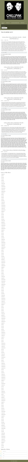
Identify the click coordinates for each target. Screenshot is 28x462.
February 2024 (3, 220)
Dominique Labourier (14, 86)
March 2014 (2, 372)
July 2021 (2, 268)
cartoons (14, 138)
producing (10, 61)
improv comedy (8, 88)
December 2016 (3, 343)
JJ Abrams (3, 165)
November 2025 (3, 188)
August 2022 (2, 248)
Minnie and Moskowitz (20, 59)
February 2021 (3, 276)
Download (9, 81)
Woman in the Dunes (15, 93)
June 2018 (2, 326)
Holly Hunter (2, 88)
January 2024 (2, 222)
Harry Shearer (11, 114)
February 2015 (3, 363)
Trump (1, 169)
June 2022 (2, 251)
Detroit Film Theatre (7, 86)
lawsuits (2, 59)
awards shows (14, 112)
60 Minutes (4, 112)
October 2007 (3, 439)
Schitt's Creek (9, 145)
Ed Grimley (12, 113)
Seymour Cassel (14, 62)
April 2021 (2, 273)
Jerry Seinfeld (23, 115)
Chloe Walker (16, 57)
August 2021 (2, 267)
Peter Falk (25, 60)
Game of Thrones (20, 87)
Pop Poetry (17, 91)
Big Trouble (7, 57)
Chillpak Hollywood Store (15, 22)
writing (19, 63)
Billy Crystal (20, 112)
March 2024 (2, 219)
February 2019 (3, 313)
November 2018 (3, 318)
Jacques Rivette (22, 88)
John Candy (4, 89)
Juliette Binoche (6, 165)
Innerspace (23, 114)
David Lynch (12, 85)
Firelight (25, 140)
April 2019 (2, 310)
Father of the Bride (19, 113)
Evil (23, 86)
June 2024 (2, 214)
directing (11, 86)
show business (20, 62)
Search (3, 23)
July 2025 (2, 194)
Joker (10, 89)
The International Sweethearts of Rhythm (12, 146)
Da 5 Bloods (5, 140)
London (4, 59)
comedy (13, 139)
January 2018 (2, 330)
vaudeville (10, 119)
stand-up (21, 145)
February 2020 (3, 295)
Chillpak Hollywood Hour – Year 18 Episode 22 (14, 37)
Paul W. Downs (22, 60)
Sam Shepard (10, 62)
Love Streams (10, 59)
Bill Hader (3, 138)
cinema (19, 57)
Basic (1, 138)
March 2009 (2, 422)
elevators (18, 86)
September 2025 (3, 191)
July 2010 (2, 403)
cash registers (16, 138)
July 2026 (2, 175)
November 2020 (3, 281)
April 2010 (2, 406)
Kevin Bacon (10, 116)
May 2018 (2, 327)
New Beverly (8, 60)
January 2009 (2, 425)
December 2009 (3, 411)
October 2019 (3, 301)
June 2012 (2, 386)
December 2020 (3, 279)
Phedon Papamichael (3, 61)
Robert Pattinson (5, 167)
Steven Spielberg (24, 145)
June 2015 (2, 358)
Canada (11, 138)
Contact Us (7, 22)
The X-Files (7, 63)
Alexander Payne (19, 56)
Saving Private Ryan (5, 145)
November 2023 (3, 225)
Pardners (10, 144)
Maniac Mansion (12, 90)
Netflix (6, 60)
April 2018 (2, 329)
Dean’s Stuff (22, 22)
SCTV (21, 167)
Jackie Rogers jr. (13, 115)
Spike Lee (18, 145)
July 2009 (2, 417)
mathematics (19, 90)
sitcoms (16, 145)
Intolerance (19, 88)
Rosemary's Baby (3, 62)
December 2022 (3, 242)
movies (2, 60)
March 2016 (2, 352)
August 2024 (2, 211)
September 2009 (3, 414)
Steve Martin (7, 118)
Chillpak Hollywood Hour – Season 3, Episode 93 (14, 98)
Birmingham (23, 112)
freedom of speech (11, 164)
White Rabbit (11, 93)
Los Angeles (6, 59)
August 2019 (2, 304)
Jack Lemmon (9, 115)
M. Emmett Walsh (5, 90)
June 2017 (2, 338)
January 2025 (2, 203)
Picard (18, 166)
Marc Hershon (16, 59)
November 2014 (3, 366)
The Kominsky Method (20, 146)
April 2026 (2, 180)
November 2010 (3, 400)
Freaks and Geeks (15, 87)
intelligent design (15, 88)
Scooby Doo (13, 145)
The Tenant (4, 63)
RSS (3, 55)
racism (1, 167)
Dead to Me (8, 140)
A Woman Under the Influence (6, 56)
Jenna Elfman (17, 115)
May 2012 (2, 388)
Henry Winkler (15, 164)
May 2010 (2, 405)
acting (11, 56)
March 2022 (2, 256)
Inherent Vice (20, 114)
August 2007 (2, 442)
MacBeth (13, 59)
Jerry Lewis (20, 115)
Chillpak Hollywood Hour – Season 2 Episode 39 (14, 123)
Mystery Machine (3, 144)
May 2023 (2, 234)
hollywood (5, 88)
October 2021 (3, 264)
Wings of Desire (14, 63)
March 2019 (2, 312)
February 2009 (3, 423)
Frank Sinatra (2, 141)
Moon (23, 165)
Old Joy (12, 91)
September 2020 (3, 284)
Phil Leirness (7, 61)
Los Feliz (23, 116)
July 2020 (2, 287)
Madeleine (8, 90)
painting (8, 144)
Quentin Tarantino (24, 166)
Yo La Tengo (24, 93)
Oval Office (6, 166)
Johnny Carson (7, 116)
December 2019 (3, 298)
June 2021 (2, 270)
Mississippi (21, 143)
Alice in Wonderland (9, 112)
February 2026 (3, 183)
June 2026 (2, 177)
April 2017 (2, 341)
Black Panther (8, 138)
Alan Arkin (16, 56)
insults (4, 115)
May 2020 (2, 290)
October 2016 (3, 346)
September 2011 (3, 392)
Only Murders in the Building (14, 60)
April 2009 (2, 420)
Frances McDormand (10, 87)
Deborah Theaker (19, 85)
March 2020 (2, 293)
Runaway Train (7, 62)
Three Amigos (7, 119)
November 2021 (3, 262)
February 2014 (3, 374)
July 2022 (2, 250)
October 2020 (3, 282)
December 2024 (3, 205)
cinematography (22, 57)
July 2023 (2, 231)
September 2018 (3, 321)
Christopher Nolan (14, 84)
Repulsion (13, 61)
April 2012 (2, 389)
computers (15, 139)
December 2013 (3, 375)
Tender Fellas (13, 118)
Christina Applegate (5, 139)
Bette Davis (17, 112)
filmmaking (4, 87)
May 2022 (2, 253)
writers (17, 63)
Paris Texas (18, 60)
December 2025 (3, 186)
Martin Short (15, 90)
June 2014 (2, 369)
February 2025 (3, 202)
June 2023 (2, 233)
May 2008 (2, 431)
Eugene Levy (21, 86)
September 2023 (3, 228)
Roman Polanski (25, 61)
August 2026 (2, 174)
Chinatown (13, 57)
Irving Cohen (6, 115)
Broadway (4, 84)
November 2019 (3, 299)
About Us (3, 22)
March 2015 (2, 361)
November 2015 (3, 357)
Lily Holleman (20, 89)
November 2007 (3, 437)
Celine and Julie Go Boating (8, 84)
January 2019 (2, 315)
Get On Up (5, 141)
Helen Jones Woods (14, 141)
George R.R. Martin (24, 87)
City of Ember (18, 84)
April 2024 (2, 217)
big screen (4, 57)
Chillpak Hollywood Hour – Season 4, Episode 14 (14, 67)
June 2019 (2, 307)
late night (13, 116)
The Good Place (5, 146)
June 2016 (2, 349)
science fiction (19, 167)
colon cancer (9, 139)
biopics (6, 138)
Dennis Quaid (4, 113)
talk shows (10, 118)
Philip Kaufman (16, 166)
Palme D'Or (9, 166)
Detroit (3, 86)
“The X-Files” (17, 157)
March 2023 (2, 237)
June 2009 (2, 419)
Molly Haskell (25, 59)
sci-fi (16, 167)
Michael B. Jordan (14, 143)
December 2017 (3, 332)
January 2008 (2, 434)
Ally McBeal (23, 56)
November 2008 (3, 428)
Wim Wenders (10, 63)
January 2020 (2, 296)
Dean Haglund (15, 85)
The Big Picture (17, 118)
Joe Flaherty (3, 116)
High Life (19, 164)
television (2, 146)
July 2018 (2, 324)
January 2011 (2, 397)
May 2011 (2, 394)
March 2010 (2, 408)
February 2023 (3, 239)
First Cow (7, 87)
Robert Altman (21, 61)
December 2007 (3, 436)
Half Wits (8, 114)
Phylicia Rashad (16, 144)
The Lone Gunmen (21, 118)
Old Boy (10, 91)
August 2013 (2, 380)
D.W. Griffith (3, 85)
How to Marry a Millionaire (20, 141)
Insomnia (12, 88)
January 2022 (2, 259)
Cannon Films (10, 57)
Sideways (23, 62)
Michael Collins (20, 165)
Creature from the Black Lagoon (20, 139)
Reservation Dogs (17, 61)
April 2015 (2, 360)
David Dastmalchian (8, 85)
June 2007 (2, 445)
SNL (5, 118)
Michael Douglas (18, 143)
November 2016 (3, 344)
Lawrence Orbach (17, 116)
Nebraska (4, 60)
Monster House (5, 91)
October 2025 (3, 189)
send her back (24, 167)
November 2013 (3, 377)
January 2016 (2, 355)
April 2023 (2, 236)
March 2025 (2, 200)
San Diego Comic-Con (9, 167)
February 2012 (3, 391)
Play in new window (5, 81)
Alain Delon (13, 56)
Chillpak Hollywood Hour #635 (14, 150)
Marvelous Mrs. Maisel (9, 143)
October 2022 (3, 245)
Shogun (17, 62)
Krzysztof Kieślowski (11, 165)
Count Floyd (21, 84)
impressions (17, 114)
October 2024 (3, 208)
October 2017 (3, 335)
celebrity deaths (20, 138)
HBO (11, 141)
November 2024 (3, 206)
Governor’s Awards (4, 114)
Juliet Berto (13, 89)
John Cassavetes (8, 89)
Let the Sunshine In (16, 165)
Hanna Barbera (9, 141)
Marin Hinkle (4, 143)
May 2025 (2, 197)
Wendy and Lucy (8, 93)
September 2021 (3, 265)
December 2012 (3, 383)
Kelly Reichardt (16, 89)
